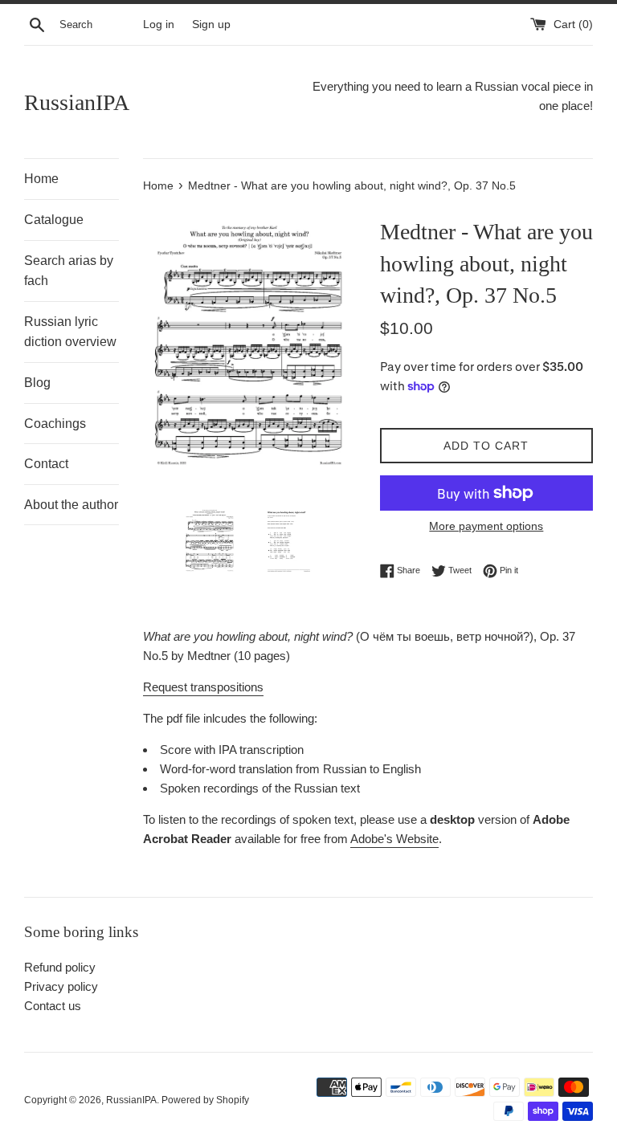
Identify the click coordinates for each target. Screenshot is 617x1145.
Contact (46, 464)
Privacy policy (61, 986)
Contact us (52, 1006)
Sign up (211, 24)
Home (41, 178)
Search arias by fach (68, 271)
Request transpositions (203, 687)
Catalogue (54, 219)
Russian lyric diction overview (70, 332)
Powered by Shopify (205, 1100)
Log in (158, 24)
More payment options (486, 526)
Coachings (55, 423)
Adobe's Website (394, 839)
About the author (71, 504)
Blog (37, 382)
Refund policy (60, 967)
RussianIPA (76, 102)
